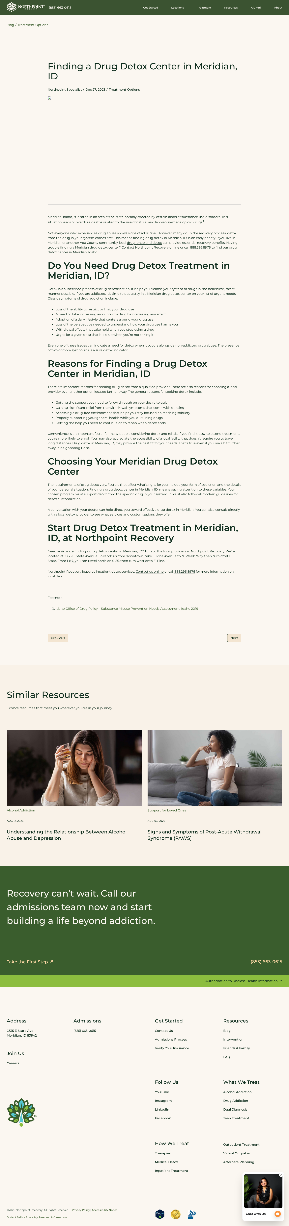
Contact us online (150, 571)
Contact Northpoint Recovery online (150, 247)
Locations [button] (177, 7)
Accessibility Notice (104, 1209)
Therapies (163, 1153)
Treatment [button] (204, 7)
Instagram (163, 1101)
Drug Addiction (235, 1101)
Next (234, 638)
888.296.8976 (200, 247)
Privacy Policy (81, 1209)
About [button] (278, 7)
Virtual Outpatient (238, 1153)
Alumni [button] (256, 7)
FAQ (226, 1057)
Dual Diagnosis (235, 1109)
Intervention (233, 1039)
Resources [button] (231, 7)
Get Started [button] (150, 7)
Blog (10, 25)
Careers (13, 1063)
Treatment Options (32, 25)
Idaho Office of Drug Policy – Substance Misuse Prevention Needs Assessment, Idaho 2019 (127, 609)
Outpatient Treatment (241, 1144)
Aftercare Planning (238, 1162)
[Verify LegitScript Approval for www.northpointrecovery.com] (160, 1214)
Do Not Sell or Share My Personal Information (37, 1217)
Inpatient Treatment (171, 1171)
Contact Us (164, 1031)
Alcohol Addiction (237, 1092)
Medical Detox (166, 1162)
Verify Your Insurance (172, 1048)
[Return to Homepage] (26, 7)
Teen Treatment (236, 1118)
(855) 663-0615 (60, 8)
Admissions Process (171, 1039)
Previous (58, 638)
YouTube (162, 1092)
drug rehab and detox (144, 243)
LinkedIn (162, 1109)
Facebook (163, 1118)
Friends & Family (236, 1048)
